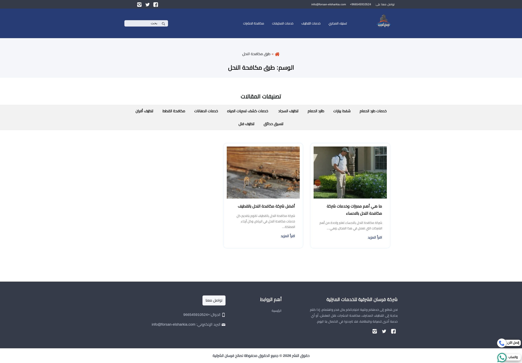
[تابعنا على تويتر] (147, 4)
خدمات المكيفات (282, 23)
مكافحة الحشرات (253, 23)
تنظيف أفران (144, 111)
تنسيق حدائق (273, 124)
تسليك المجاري (337, 23)
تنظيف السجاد (288, 111)
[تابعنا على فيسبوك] (155, 4)
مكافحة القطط (174, 111)
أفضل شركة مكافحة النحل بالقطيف (266, 206)
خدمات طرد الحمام (373, 111)
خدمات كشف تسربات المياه (247, 111)
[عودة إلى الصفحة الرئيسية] (277, 54)
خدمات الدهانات (206, 111)
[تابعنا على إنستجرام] (139, 4)
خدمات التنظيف (311, 23)
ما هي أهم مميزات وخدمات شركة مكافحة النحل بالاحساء (354, 209)
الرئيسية (277, 310)
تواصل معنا (214, 300)
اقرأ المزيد (375, 237)
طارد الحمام (316, 111)
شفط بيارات (342, 111)
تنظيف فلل (246, 124)
